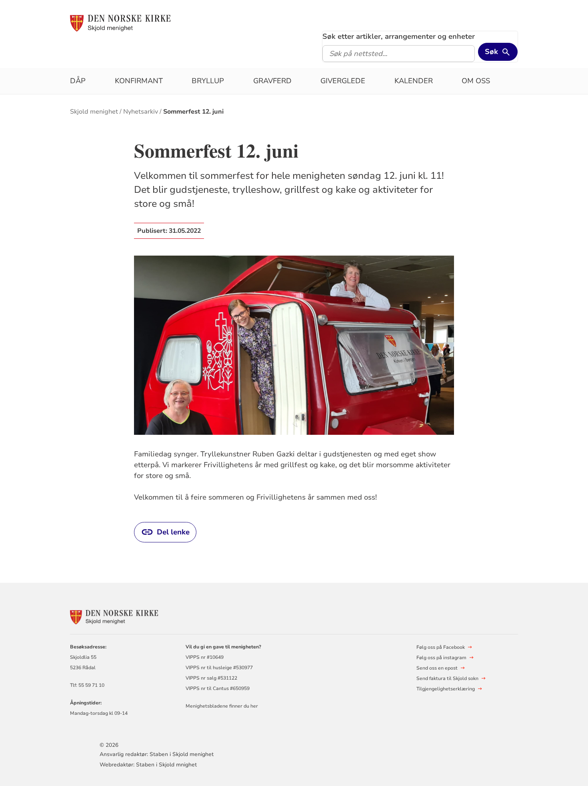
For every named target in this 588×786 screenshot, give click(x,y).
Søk (491, 51)
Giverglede (342, 81)
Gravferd (272, 81)
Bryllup (208, 81)
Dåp (78, 81)
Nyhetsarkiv (140, 111)
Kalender (413, 81)
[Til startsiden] (120, 23)
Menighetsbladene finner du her (222, 706)
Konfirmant (139, 81)
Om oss (476, 81)
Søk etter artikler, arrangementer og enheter (398, 36)
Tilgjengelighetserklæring (445, 689)
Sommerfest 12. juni (193, 111)
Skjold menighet (94, 111)
